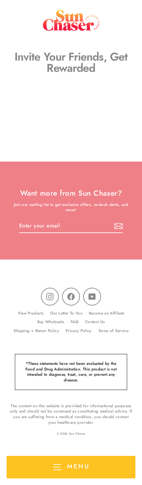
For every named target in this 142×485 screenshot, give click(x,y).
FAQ (75, 321)
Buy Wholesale (50, 321)
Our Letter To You (66, 313)
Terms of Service (113, 330)
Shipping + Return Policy (36, 330)
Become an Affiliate (106, 313)
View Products (31, 313)
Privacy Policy (79, 330)
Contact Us (95, 321)
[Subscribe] (117, 226)
